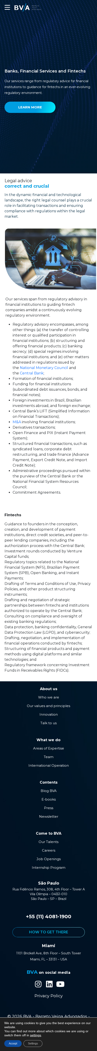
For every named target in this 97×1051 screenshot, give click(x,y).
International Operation (48, 765)
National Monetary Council (44, 368)
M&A (17, 422)
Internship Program (48, 867)
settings (35, 1035)
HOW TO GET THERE (48, 932)
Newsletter (48, 816)
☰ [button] (7, 7)
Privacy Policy (49, 995)
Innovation (48, 714)
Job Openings (49, 859)
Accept (13, 1043)
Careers (48, 850)
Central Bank (32, 373)
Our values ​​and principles (48, 706)
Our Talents (48, 842)
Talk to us (48, 723)
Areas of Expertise (48, 748)
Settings (33, 1043)
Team (48, 757)
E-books (49, 799)
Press (48, 808)
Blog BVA (49, 791)
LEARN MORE (30, 107)
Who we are (48, 697)
